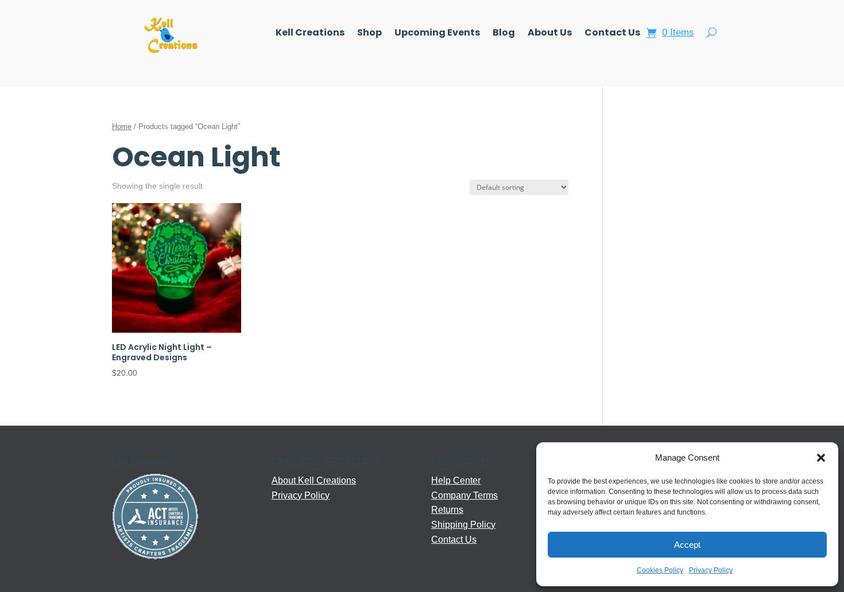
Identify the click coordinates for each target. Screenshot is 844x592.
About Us (550, 34)
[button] (821, 458)
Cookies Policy (660, 570)
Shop (369, 34)
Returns (447, 510)
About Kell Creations (314, 480)
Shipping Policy (463, 524)
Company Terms (464, 495)
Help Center (456, 480)
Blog (504, 34)
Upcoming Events (437, 34)
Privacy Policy (711, 570)
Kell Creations (310, 34)
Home (121, 126)
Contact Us (612, 34)
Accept (687, 545)
